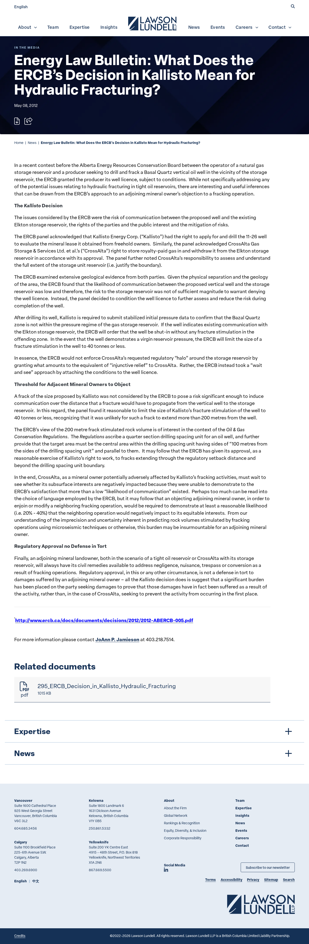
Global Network (175, 815)
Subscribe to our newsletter (268, 867)
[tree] (154, 742)
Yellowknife (99, 842)
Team (53, 27)
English (21, 6)
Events (218, 27)
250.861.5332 (99, 828)
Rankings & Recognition (182, 823)
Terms (210, 879)
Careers (244, 27)
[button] (293, 6)
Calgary (20, 842)
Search (289, 879)
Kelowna (96, 800)
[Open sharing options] (28, 121)
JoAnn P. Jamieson (117, 639)
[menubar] (154, 23)
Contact (276, 27)
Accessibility (231, 879)
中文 (35, 881)
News (194, 27)
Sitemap (271, 879)
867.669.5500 (100, 870)
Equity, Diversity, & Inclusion (185, 830)
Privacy (253, 879)
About (24, 27)
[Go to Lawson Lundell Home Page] (261, 904)
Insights (108, 27)
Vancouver (23, 800)
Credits (19, 935)
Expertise (80, 27)
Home (18, 142)
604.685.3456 (25, 828)
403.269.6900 (25, 870)
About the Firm (175, 808)
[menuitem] (152, 23)
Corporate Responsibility (182, 838)
